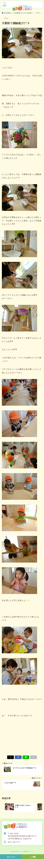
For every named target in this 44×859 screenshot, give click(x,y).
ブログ (6, 18)
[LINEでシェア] (26, 757)
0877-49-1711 (14, 842)
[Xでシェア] (10, 757)
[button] (33, 757)
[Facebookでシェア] (18, 757)
